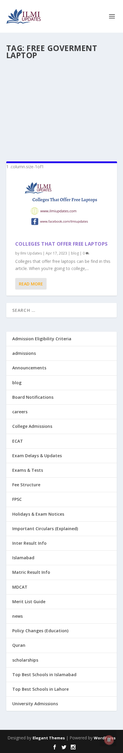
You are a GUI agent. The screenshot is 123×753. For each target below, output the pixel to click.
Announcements (29, 368)
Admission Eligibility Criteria (41, 338)
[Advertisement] (61, 108)
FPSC (17, 499)
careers (19, 411)
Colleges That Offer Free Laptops (61, 244)
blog (75, 253)
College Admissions (32, 426)
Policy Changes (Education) (40, 630)
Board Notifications (32, 397)
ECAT (17, 441)
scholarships (25, 660)
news (17, 616)
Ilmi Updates (31, 253)
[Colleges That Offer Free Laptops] (61, 205)
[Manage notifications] (109, 740)
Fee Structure (26, 484)
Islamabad (23, 557)
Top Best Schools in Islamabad (44, 674)
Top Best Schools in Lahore (40, 689)
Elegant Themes (49, 738)
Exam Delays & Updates (37, 455)
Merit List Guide (28, 601)
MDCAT (19, 587)
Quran (18, 645)
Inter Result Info (29, 543)
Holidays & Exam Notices (38, 514)
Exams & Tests (27, 470)
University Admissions (35, 703)
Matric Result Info (31, 572)
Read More (31, 284)
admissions (24, 353)
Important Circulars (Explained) (45, 528)
